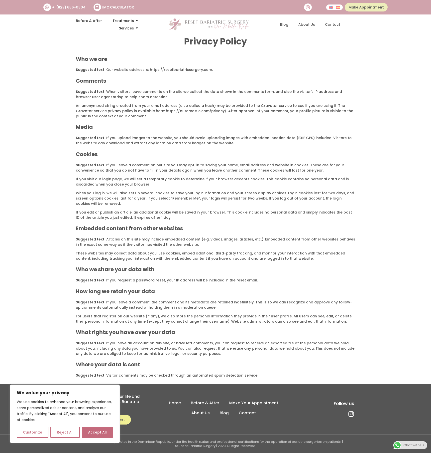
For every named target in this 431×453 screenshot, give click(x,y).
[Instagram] (308, 7)
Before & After (205, 403)
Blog (284, 24)
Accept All (97, 432)
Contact (332, 24)
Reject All (65, 432)
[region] (65, 414)
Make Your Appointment (253, 403)
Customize (32, 432)
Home (175, 403)
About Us (306, 24)
